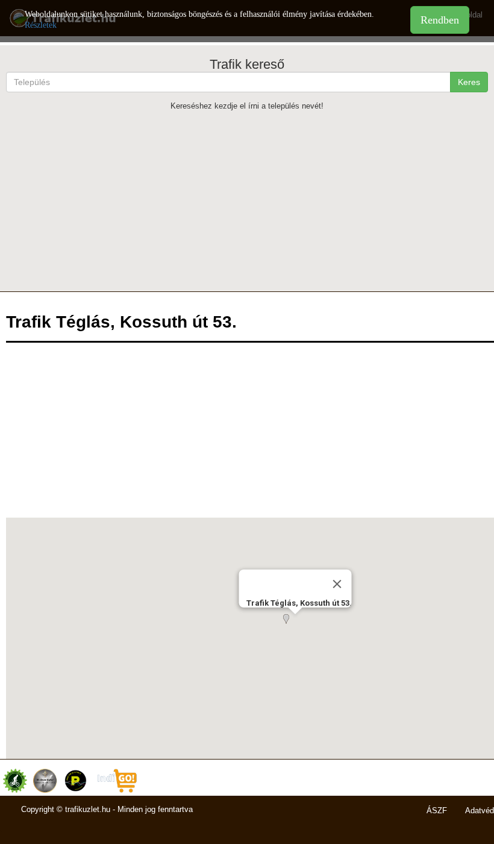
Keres (469, 82)
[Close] (337, 584)
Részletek (41, 25)
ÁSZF (437, 810)
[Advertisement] (247, 200)
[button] (295, 626)
